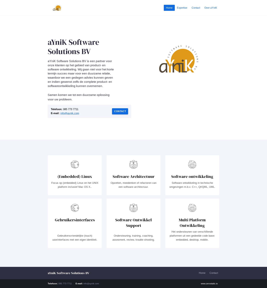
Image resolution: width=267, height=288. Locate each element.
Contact (120, 111)
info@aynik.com (69, 113)
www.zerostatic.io (209, 283)
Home (202, 273)
